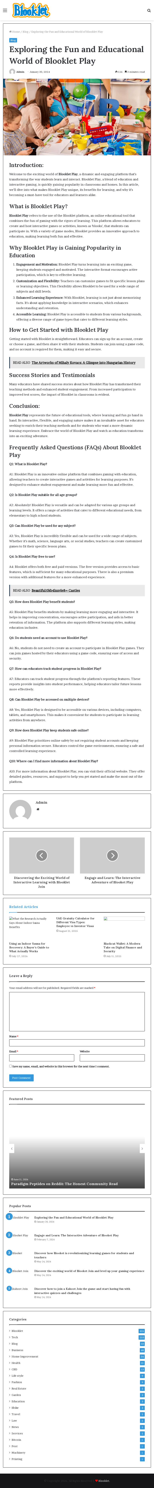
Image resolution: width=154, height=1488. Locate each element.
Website (85, 1051)
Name (13, 1036)
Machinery (18, 1452)
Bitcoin (16, 1439)
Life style (17, 1375)
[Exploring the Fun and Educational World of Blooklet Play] (20, 1223)
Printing (17, 1459)
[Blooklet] (31, 10)
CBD (14, 1369)
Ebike (15, 1407)
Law (14, 1420)
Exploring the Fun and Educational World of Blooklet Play (73, 1217)
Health (16, 1362)
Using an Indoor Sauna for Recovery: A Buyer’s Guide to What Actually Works (29, 947)
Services (17, 1433)
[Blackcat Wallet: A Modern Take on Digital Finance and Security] (124, 928)
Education (18, 1401)
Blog (25, 31)
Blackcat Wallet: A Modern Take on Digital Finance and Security (123, 947)
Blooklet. (104, 1480)
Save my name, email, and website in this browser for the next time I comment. (61, 1066)
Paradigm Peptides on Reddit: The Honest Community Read (64, 1183)
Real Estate (19, 1388)
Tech (15, 1337)
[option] (77, 1148)
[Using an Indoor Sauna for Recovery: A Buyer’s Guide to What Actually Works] (29, 928)
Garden (16, 1395)
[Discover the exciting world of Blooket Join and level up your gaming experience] (20, 1276)
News (15, 1427)
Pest (15, 1446)
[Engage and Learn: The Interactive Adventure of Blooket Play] (20, 1240)
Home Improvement (25, 1356)
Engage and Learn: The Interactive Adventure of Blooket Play (76, 1235)
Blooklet (17, 1330)
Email (13, 1051)
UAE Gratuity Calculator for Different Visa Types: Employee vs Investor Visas (75, 922)
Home (16, 31)
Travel (16, 1414)
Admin (20, 71)
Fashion (17, 1382)
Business (17, 1350)
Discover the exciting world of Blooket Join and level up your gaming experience (89, 1271)
